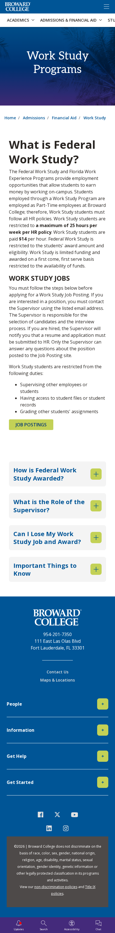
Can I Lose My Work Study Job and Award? (47, 537)
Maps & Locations (57, 680)
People (55, 704)
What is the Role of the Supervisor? (49, 505)
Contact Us (57, 671)
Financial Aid (64, 117)
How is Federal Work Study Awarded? (44, 474)
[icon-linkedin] (49, 828)
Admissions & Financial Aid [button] (68, 20)
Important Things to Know (44, 569)
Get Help (55, 756)
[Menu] (106, 7)
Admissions (34, 117)
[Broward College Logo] (17, 6)
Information (55, 730)
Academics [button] (18, 20)
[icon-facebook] (40, 814)
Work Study (94, 117)
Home (10, 117)
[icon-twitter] (57, 814)
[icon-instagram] (66, 828)
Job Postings (31, 425)
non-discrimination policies (55, 886)
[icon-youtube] (74, 814)
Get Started (55, 782)
